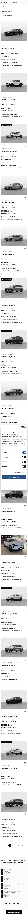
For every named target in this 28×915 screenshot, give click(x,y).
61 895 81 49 (7, 888)
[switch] (24, 457)
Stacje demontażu (13, 864)
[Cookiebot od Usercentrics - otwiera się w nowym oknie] (20, 427)
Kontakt (3, 860)
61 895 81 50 (7, 881)
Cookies (20, 862)
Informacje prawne (19, 860)
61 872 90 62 (6, 896)
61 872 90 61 (6, 874)
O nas (9, 860)
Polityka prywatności (9, 862)
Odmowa (14, 487)
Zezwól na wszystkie (14, 477)
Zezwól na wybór (14, 482)
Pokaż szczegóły (19, 472)
